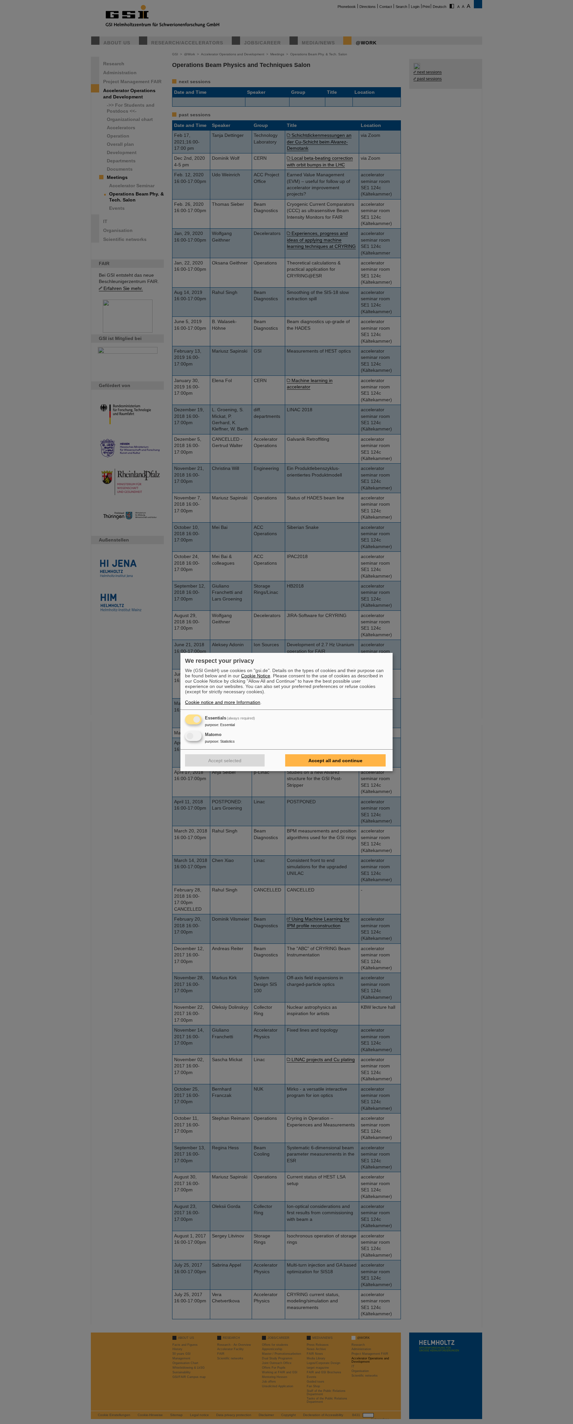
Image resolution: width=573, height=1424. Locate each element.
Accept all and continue (335, 760)
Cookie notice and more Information (222, 702)
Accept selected (224, 760)
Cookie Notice (255, 675)
